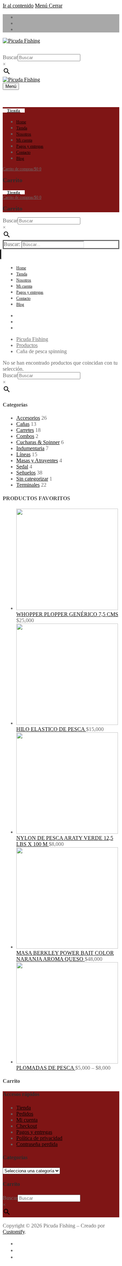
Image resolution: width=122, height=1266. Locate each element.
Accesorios (28, 418)
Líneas (23, 454)
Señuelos (26, 473)
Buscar (10, 57)
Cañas (22, 424)
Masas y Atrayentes (37, 460)
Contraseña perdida (37, 1144)
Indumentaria (30, 448)
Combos (25, 436)
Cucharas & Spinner (38, 442)
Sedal (22, 466)
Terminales (28, 485)
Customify (14, 1232)
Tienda (13, 110)
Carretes (25, 430)
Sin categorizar (32, 479)
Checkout (26, 1126)
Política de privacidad (39, 1138)
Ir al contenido (18, 5)
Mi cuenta (27, 1120)
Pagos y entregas (34, 1132)
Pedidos (24, 1114)
